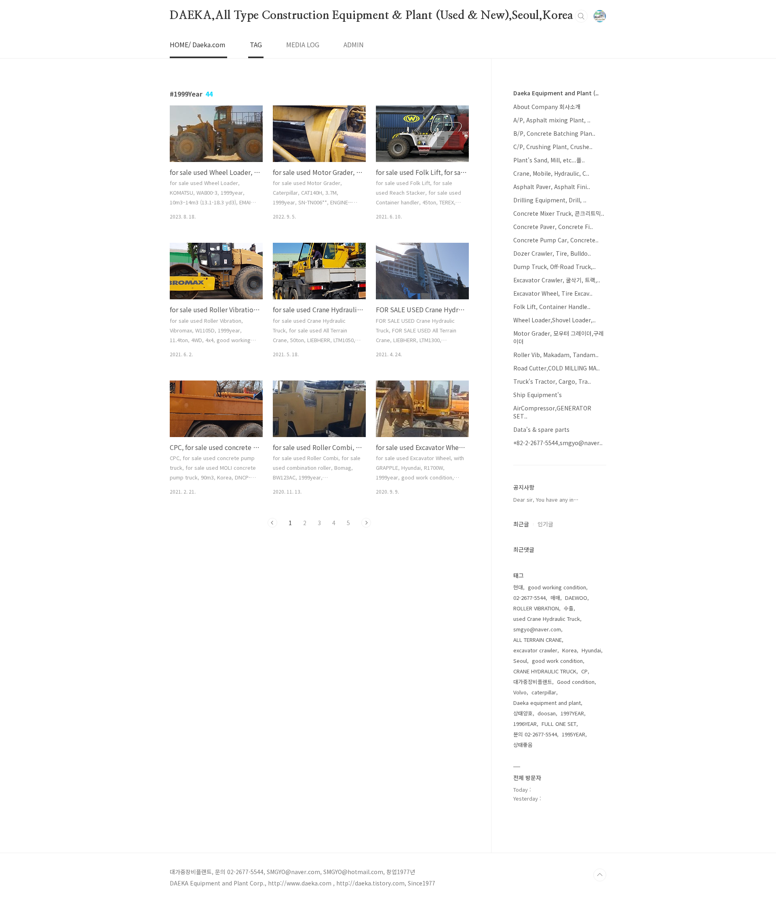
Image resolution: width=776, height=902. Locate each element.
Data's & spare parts (541, 429)
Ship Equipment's (537, 395)
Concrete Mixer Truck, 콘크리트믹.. (558, 213)
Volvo (520, 692)
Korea (569, 650)
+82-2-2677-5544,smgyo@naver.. (558, 443)
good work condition (557, 660)
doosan (547, 713)
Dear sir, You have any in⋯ (546, 499)
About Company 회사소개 (546, 107)
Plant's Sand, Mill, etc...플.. (549, 160)
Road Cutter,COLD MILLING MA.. (556, 368)
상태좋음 (523, 745)
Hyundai (591, 650)
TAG (256, 44)
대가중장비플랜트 (532, 681)
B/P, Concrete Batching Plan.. (554, 133)
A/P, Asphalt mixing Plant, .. (551, 120)
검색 (581, 16)
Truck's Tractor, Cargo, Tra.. (552, 381)
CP (584, 671)
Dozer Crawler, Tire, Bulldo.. (552, 253)
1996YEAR (525, 723)
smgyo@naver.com (537, 629)
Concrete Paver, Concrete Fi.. (553, 227)
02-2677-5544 (529, 597)
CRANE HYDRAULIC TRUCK (544, 671)
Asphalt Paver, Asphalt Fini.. (551, 187)
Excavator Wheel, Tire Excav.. (553, 293)
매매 (555, 597)
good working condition (557, 587)
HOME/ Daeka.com (198, 44)
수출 (569, 608)
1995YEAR (573, 734)
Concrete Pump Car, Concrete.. (556, 240)
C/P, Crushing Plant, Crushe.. (553, 147)
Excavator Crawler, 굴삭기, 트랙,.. (556, 280)
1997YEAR (572, 713)
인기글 (545, 524)
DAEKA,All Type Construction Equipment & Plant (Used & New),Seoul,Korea (371, 15)
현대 (518, 587)
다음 (366, 523)
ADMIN (354, 44)
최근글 (521, 524)
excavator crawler (535, 650)
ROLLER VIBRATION (536, 608)
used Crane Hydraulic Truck (546, 618)
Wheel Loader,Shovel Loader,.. (554, 320)
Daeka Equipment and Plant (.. (556, 93)
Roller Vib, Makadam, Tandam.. (556, 355)
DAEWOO (576, 597)
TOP (599, 874)
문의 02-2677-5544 (535, 734)
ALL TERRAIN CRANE (537, 639)
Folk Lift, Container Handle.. (551, 307)
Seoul (520, 660)
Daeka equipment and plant (547, 702)
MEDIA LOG (302, 44)
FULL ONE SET (559, 723)
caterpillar (543, 692)
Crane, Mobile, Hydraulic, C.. (551, 173)
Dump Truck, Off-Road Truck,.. (554, 267)
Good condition (576, 681)
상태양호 (523, 713)
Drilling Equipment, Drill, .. (549, 200)
